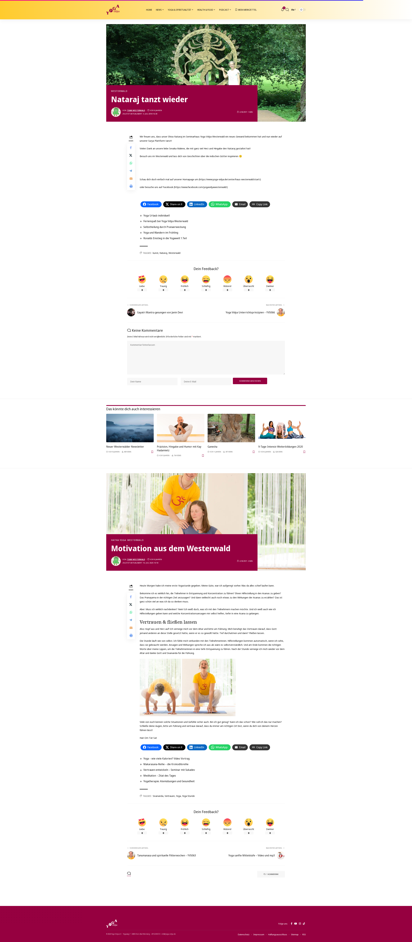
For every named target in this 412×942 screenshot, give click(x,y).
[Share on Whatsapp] (131, 163)
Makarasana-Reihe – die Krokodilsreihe (165, 764)
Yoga (178, 795)
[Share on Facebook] (131, 148)
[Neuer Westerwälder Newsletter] (130, 428)
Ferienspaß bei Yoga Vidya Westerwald (165, 221)
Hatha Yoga (118, 540)
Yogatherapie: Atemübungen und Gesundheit (169, 781)
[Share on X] (131, 155)
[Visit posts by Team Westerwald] (116, 112)
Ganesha (212, 446)
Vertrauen (170, 795)
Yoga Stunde (188, 795)
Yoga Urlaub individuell (156, 215)
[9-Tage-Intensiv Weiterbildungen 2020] (282, 428)
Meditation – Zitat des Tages (159, 775)
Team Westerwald (136, 110)
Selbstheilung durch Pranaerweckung (164, 227)
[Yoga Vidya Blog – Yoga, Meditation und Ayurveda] (111, 924)
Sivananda (158, 795)
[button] (287, 9)
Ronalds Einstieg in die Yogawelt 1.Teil (165, 238)
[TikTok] (304, 924)
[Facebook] (291, 924)
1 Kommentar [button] (272, 874)
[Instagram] (300, 924)
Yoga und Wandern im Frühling (160, 232)
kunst (155, 252)
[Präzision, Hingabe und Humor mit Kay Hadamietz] (180, 428)
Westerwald (119, 91)
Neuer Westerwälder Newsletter (125, 446)
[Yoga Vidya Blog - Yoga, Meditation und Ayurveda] (112, 9)
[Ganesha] (231, 428)
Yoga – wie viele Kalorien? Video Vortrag (166, 758)
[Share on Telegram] (131, 171)
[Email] (131, 179)
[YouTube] (295, 924)
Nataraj (163, 252)
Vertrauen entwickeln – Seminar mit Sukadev (169, 770)
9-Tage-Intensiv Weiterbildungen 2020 (280, 446)
